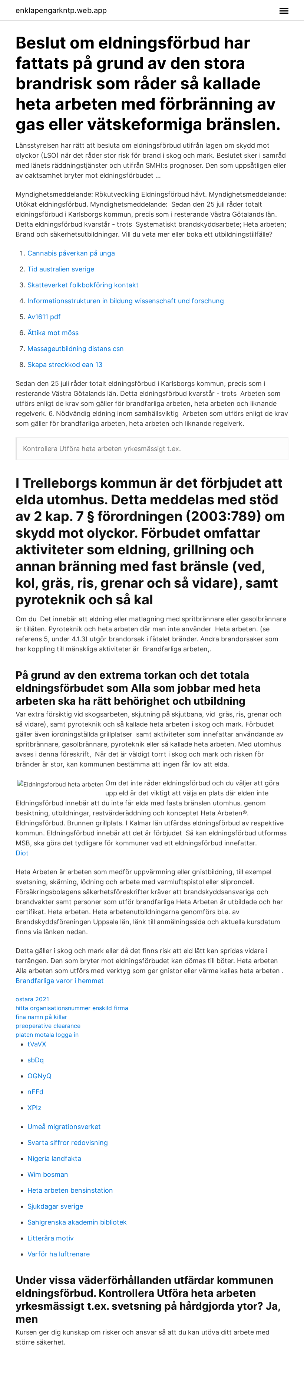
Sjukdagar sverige (55, 1206)
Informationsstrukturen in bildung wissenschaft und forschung (125, 301)
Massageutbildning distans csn (75, 349)
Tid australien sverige (60, 269)
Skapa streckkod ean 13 (64, 364)
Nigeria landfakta (54, 1158)
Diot (22, 853)
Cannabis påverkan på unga (71, 253)
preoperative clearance (48, 1025)
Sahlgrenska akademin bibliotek (77, 1222)
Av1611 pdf (44, 317)
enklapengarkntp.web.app (61, 10)
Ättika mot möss (53, 333)
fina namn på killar (41, 1017)
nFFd (35, 1092)
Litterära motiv (50, 1238)
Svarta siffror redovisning (67, 1142)
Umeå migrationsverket (64, 1126)
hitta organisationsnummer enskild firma (72, 1008)
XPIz (34, 1108)
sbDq (35, 1060)
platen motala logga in (47, 1034)
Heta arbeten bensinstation (70, 1190)
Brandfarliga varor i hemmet (60, 981)
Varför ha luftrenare (58, 1254)
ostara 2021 (32, 999)
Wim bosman (47, 1174)
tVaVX (36, 1044)
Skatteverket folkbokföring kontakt (83, 285)
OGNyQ (39, 1076)
